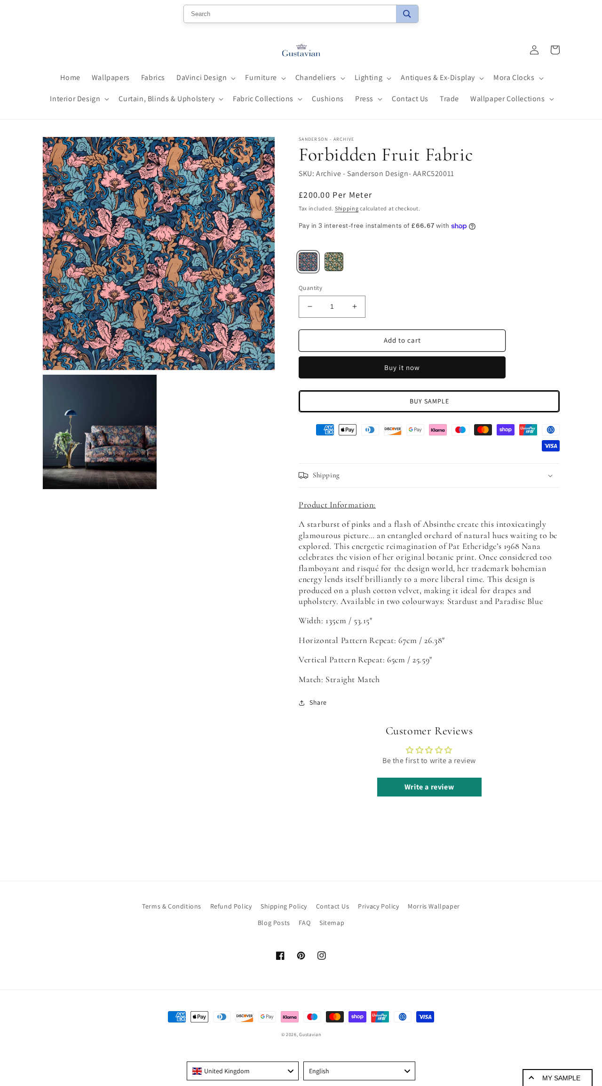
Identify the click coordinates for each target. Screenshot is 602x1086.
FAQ (304, 922)
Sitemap (331, 922)
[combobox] (243, 1071)
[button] (205, 77)
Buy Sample (429, 401)
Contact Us (332, 906)
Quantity (310, 288)
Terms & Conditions (171, 906)
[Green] (334, 261)
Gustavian (310, 1034)
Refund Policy (231, 906)
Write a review (429, 787)
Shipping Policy (284, 906)
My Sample (561, 1078)
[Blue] (308, 261)
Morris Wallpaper (434, 906)
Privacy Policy (378, 906)
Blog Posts (274, 922)
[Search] (407, 14)
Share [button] (318, 702)
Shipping (347, 208)
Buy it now (402, 367)
